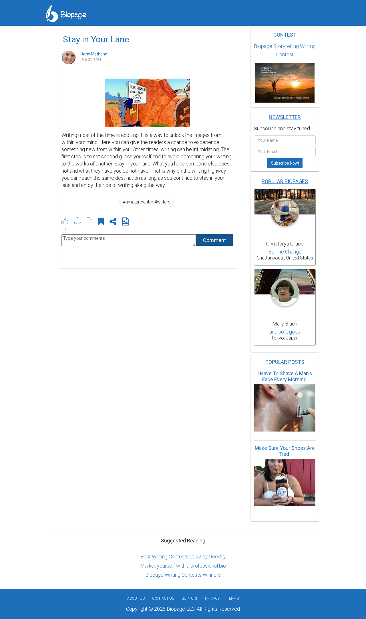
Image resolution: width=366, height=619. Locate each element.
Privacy (212, 598)
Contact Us (163, 598)
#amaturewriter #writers (146, 202)
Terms (233, 598)
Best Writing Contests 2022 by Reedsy (183, 557)
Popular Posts (284, 362)
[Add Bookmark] (101, 222)
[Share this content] (113, 222)
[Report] (90, 220)
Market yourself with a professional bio (183, 566)
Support (190, 598)
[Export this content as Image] (125, 222)
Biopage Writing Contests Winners (183, 575)
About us (136, 598)
